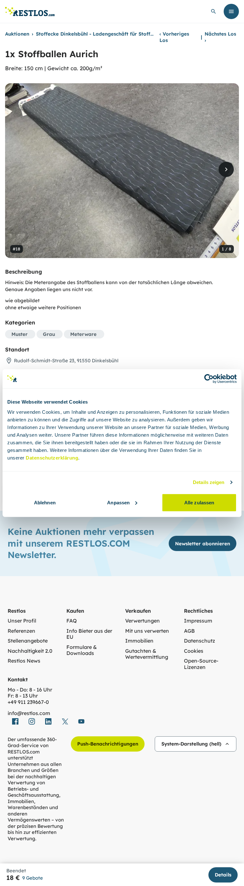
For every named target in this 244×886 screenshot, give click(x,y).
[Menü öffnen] (231, 11)
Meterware (83, 334)
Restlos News (24, 661)
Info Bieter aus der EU (89, 634)
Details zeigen (208, 482)
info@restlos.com (29, 713)
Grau (49, 334)
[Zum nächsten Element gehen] (226, 169)
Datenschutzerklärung (52, 457)
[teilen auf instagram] (31, 721)
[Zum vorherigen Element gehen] (17, 169)
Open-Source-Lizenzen (201, 664)
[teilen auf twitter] (64, 721)
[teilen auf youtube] (81, 721)
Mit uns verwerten (147, 631)
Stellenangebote (28, 641)
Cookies (193, 651)
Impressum (198, 621)
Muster (19, 334)
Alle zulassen (199, 502)
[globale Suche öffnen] (213, 11)
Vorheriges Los (174, 37)
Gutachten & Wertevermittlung (146, 654)
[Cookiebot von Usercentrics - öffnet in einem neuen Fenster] (209, 379)
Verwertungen (142, 621)
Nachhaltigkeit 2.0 (30, 651)
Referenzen (21, 631)
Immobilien (139, 641)
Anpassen (118, 502)
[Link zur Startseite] (30, 11)
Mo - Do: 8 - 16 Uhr (30, 690)
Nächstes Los (220, 37)
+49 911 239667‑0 (28, 702)
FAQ (71, 621)
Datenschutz (199, 641)
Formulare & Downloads (81, 650)
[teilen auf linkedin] (48, 721)
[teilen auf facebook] (15, 721)
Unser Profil (22, 621)
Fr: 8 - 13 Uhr (23, 696)
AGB (189, 631)
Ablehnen (45, 502)
